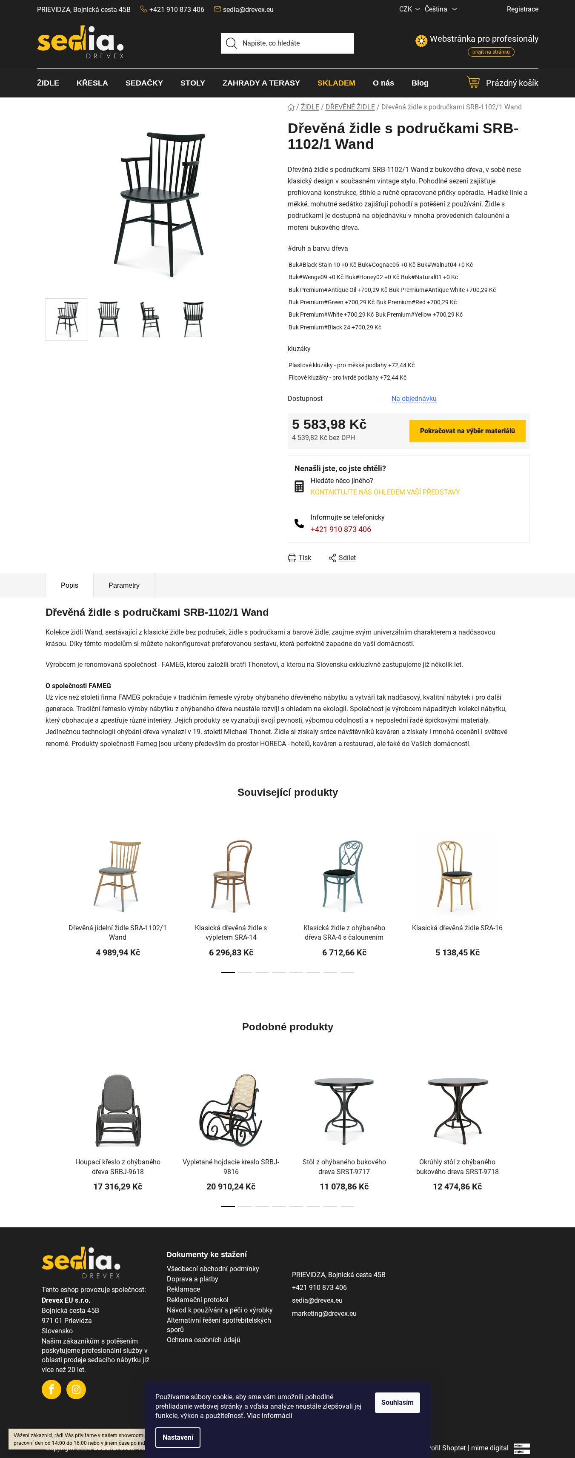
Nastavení (178, 1437)
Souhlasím (397, 1402)
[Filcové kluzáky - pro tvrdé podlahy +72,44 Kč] (347, 377)
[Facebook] (51, 1389)
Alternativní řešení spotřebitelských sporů (219, 1325)
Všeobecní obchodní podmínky (213, 1269)
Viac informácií (269, 1416)
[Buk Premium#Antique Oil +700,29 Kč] (338, 290)
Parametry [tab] (124, 585)
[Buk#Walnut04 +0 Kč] (445, 264)
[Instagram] (76, 1389)
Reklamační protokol (198, 1300)
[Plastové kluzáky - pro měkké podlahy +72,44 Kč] (351, 365)
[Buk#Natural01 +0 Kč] (429, 277)
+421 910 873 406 (341, 529)
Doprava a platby (192, 1279)
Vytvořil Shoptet (442, 1448)
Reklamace (183, 1289)
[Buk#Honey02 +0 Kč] (372, 277)
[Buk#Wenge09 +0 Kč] (316, 277)
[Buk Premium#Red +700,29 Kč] (416, 302)
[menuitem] (52, 83)
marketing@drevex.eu (324, 1313)
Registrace (522, 9)
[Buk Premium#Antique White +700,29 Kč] (442, 290)
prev (52, 905)
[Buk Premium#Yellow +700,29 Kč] (419, 314)
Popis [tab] (69, 585)
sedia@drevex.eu (248, 10)
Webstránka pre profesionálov (476, 38)
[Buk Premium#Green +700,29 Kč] (331, 302)
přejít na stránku (491, 52)
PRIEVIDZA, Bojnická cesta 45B (84, 10)
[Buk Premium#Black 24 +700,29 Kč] (335, 327)
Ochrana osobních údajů (203, 1340)
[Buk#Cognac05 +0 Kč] (386, 264)
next (523, 905)
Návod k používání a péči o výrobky (220, 1310)
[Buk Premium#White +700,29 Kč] (331, 314)
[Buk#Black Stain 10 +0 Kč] (322, 264)
